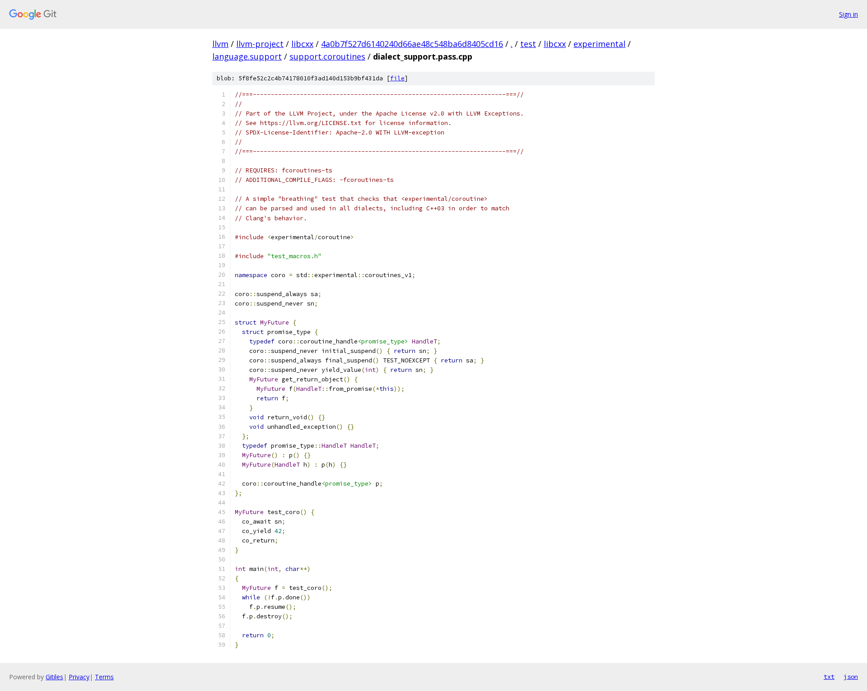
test (528, 43)
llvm (220, 43)
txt (829, 676)
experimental (599, 43)
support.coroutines (327, 56)
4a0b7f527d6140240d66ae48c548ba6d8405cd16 (412, 43)
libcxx (302, 43)
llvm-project (260, 43)
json (851, 676)
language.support (247, 56)
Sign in (848, 14)
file (397, 78)
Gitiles (54, 676)
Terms (104, 676)
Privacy (79, 676)
